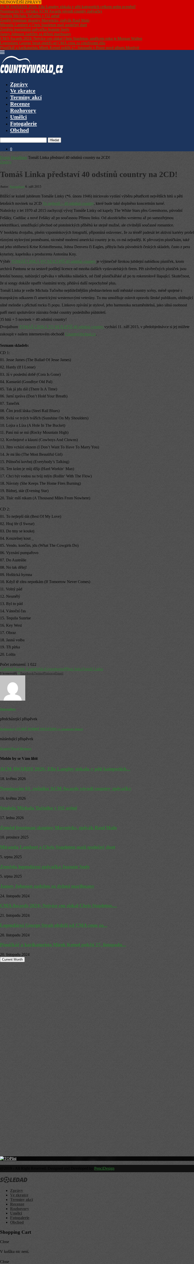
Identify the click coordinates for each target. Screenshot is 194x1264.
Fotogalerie (23, 123)
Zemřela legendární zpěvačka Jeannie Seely (34, 29)
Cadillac (6, 669)
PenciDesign (104, 1168)
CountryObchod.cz (80, 334)
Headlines (19, 157)
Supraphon (17, 186)
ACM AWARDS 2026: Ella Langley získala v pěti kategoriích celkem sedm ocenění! (68, 7)
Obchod (19, 130)
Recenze (20, 104)
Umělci (18, 117)
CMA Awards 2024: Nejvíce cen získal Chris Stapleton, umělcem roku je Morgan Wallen (71, 38)
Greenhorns (54, 669)
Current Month (12, 959)
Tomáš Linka (92, 669)
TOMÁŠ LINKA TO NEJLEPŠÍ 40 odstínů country (53, 261)
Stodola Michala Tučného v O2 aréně (30, 16)
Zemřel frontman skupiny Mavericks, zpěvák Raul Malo (44, 20)
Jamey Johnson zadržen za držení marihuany (35, 34)
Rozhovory (23, 110)
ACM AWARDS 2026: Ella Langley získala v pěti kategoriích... (65, 768)
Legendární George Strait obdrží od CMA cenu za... (53, 925)
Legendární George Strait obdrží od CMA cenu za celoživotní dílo (52, 43)
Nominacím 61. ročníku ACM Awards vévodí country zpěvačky (51, 11)
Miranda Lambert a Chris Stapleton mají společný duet (43, 25)
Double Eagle (24, 669)
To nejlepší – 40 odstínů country (68, 203)
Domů (5, 157)
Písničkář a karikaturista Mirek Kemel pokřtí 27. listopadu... (63, 944)
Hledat (54, 140)
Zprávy (19, 84)
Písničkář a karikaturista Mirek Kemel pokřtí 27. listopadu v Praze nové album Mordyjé (69, 47)
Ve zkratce (22, 91)
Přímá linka (73, 669)
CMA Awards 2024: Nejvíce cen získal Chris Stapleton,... (58, 905)
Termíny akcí (26, 97)
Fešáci (40, 669)
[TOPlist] (8, 1158)
